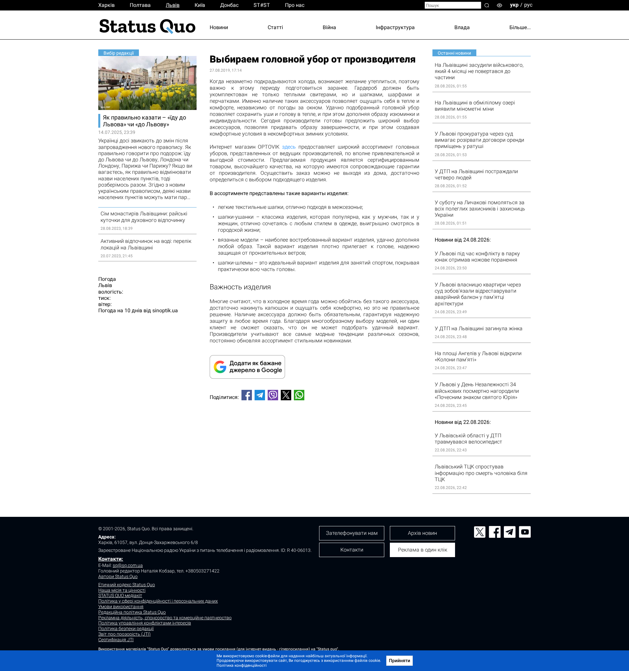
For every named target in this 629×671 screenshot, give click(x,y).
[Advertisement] (314, 427)
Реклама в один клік (422, 550)
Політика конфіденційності (242, 665)
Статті (275, 27)
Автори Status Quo (118, 576)
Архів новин (422, 533)
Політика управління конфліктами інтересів (144, 623)
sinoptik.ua (165, 310)
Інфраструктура (395, 27)
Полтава (140, 5)
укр (514, 5)
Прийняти (399, 660)
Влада (462, 27)
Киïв (200, 5)
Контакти (351, 550)
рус (528, 5)
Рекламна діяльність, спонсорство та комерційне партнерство (165, 617)
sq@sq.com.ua (128, 565)
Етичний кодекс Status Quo (126, 584)
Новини (219, 27)
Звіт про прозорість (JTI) (124, 634)
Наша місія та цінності (121, 590)
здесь (289, 147)
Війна (329, 27)
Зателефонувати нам (352, 533)
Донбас (229, 5)
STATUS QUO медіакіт (120, 595)
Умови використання (120, 606)
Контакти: (110, 559)
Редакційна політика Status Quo (132, 612)
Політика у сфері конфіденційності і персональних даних (158, 601)
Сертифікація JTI (116, 639)
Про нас (294, 5)
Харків (106, 5)
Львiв (173, 5)
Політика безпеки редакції (126, 628)
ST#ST (262, 5)
